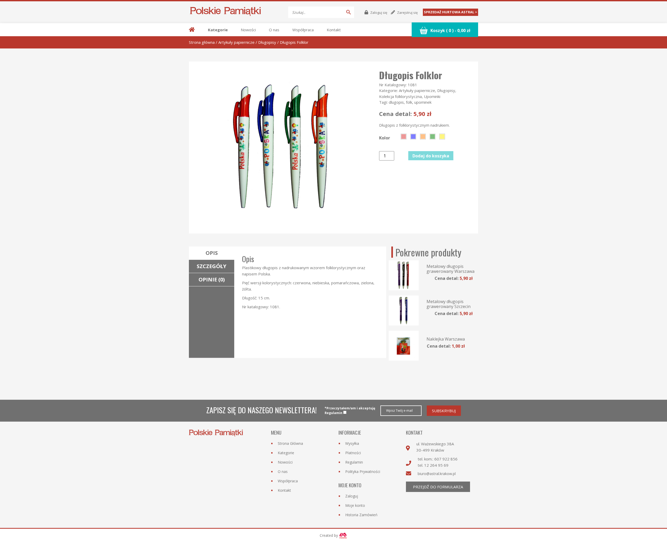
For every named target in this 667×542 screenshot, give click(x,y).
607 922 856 (446, 458)
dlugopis (396, 102)
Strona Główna (290, 443)
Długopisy (267, 42)
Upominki (432, 96)
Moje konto (355, 505)
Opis (212, 252)
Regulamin (354, 462)
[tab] (211, 253)
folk (409, 102)
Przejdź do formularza (438, 486)
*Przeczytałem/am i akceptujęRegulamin (350, 410)
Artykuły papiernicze (236, 42)
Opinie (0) (212, 279)
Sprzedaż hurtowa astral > (450, 12)
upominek (422, 102)
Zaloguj (351, 496)
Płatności (353, 452)
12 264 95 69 (436, 465)
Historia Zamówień (361, 514)
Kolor (384, 138)
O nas (274, 29)
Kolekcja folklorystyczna (400, 96)
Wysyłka (352, 443)
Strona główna (202, 42)
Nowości (248, 29)
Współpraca (303, 29)
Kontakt (334, 29)
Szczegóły (211, 266)
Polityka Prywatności (362, 471)
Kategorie (218, 29)
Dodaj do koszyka (430, 156)
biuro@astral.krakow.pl (437, 473)
